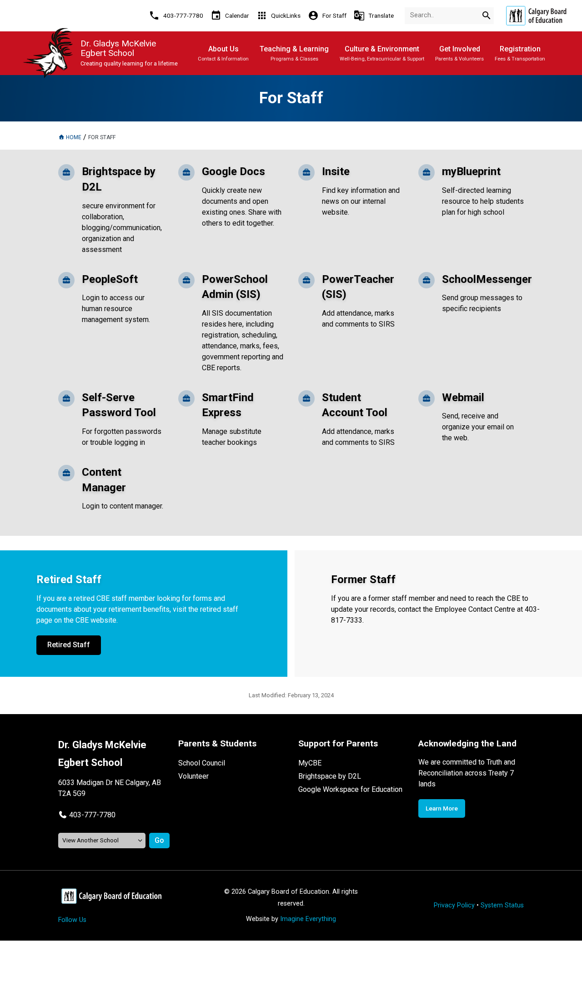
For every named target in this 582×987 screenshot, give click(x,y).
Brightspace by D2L (329, 776)
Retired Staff (68, 644)
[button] (86, 815)
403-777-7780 (92, 815)
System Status (502, 905)
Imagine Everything (308, 919)
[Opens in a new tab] (536, 15)
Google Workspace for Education (350, 789)
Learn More (442, 808)
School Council (201, 763)
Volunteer (193, 776)
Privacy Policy (454, 905)
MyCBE (309, 763)
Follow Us (72, 920)
